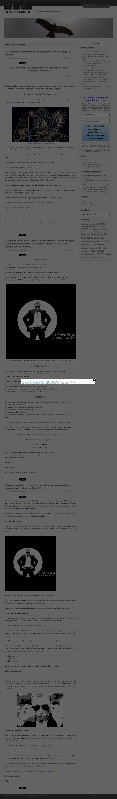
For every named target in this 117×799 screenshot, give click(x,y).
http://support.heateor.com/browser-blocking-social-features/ (40, 383)
